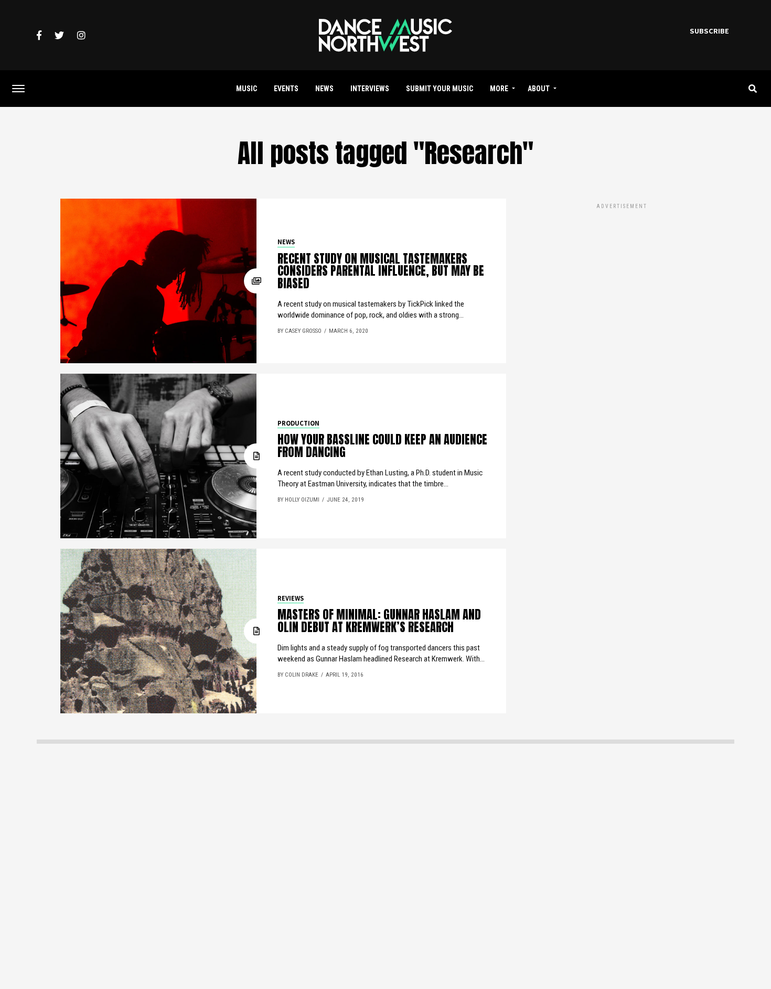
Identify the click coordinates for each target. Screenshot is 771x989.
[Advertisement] (621, 284)
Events (286, 88)
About (539, 88)
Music (246, 88)
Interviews (369, 88)
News (324, 88)
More (499, 88)
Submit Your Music (439, 88)
